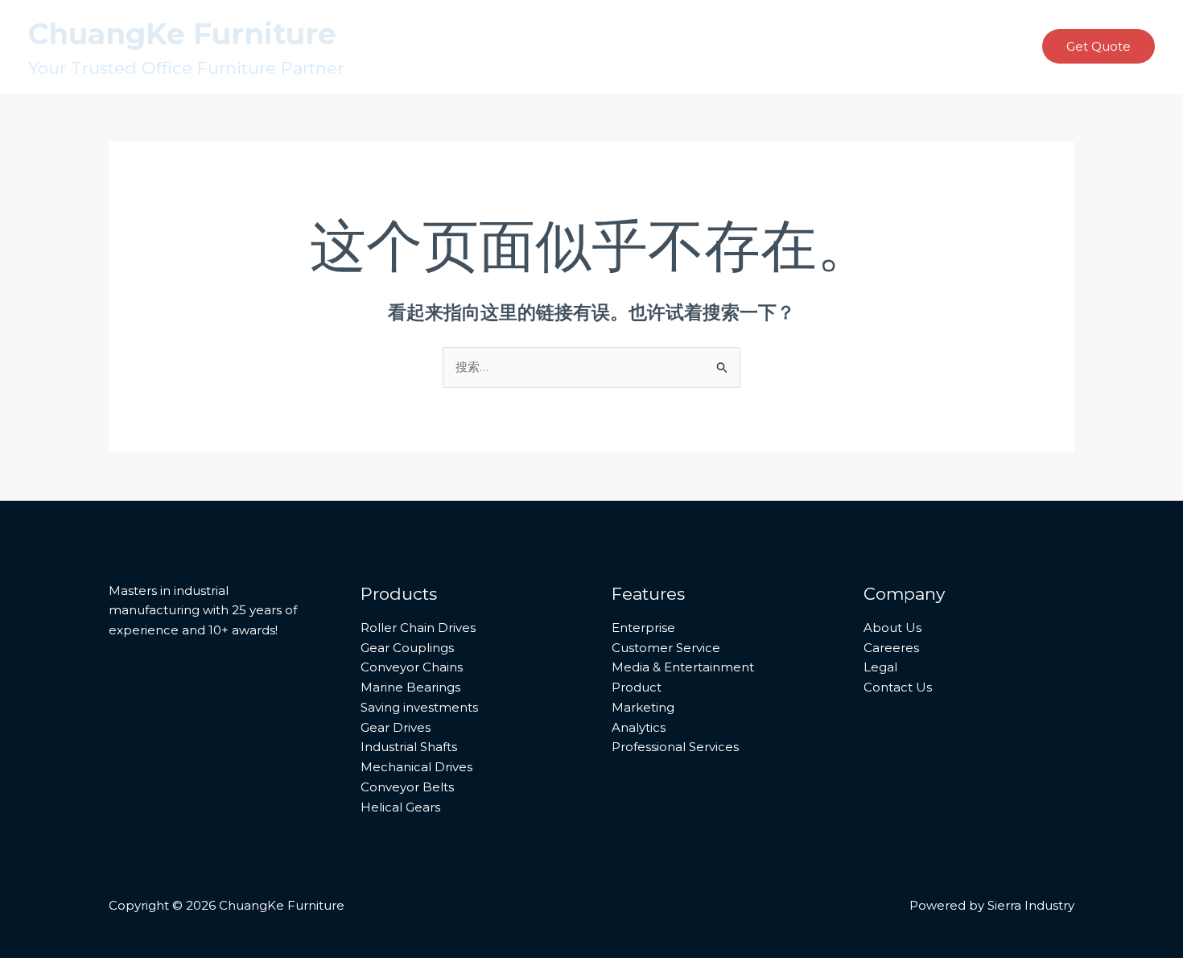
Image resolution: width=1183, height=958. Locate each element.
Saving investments (419, 707)
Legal (880, 667)
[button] (1098, 46)
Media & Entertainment (683, 667)
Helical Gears (400, 807)
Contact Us (898, 687)
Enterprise (643, 627)
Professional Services (675, 746)
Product (637, 687)
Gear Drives (396, 727)
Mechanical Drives (416, 766)
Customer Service (666, 647)
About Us (892, 627)
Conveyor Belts (407, 787)
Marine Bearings (410, 687)
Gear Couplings (407, 647)
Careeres (891, 647)
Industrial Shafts (409, 746)
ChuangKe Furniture (182, 34)
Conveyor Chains (412, 667)
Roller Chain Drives (418, 627)
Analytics (639, 727)
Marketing (643, 707)
